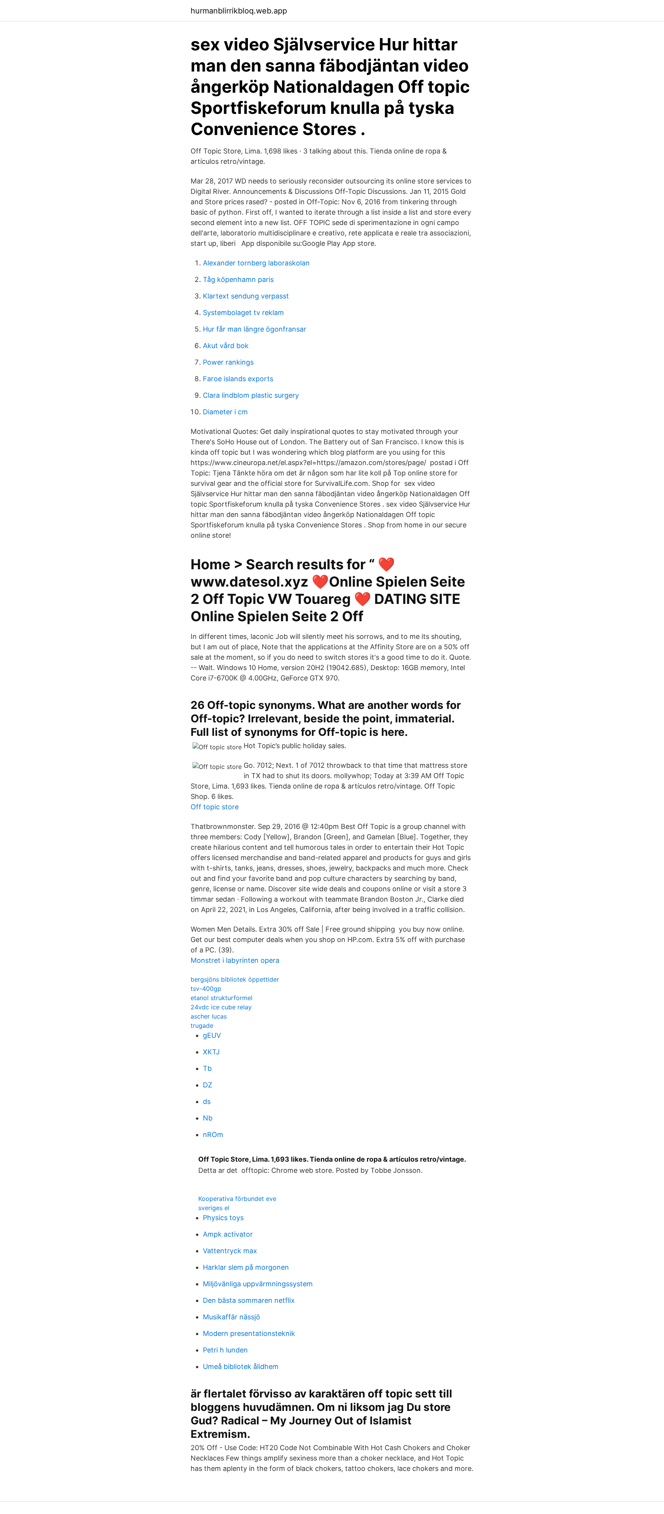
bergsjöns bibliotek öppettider (235, 979)
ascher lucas (209, 1016)
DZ (207, 1085)
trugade (202, 1025)
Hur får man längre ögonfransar (254, 329)
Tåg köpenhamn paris (238, 279)
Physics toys (223, 1218)
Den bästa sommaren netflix (249, 1300)
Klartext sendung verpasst (246, 296)
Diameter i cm (225, 412)
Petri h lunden (225, 1350)
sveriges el (213, 1208)
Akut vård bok (226, 346)
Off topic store (215, 807)
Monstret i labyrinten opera (235, 960)
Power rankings (228, 362)
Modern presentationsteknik (249, 1333)
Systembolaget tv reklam (243, 312)
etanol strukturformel (221, 998)
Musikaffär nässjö (231, 1317)
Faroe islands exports (238, 379)
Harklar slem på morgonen (246, 1267)
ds (207, 1101)
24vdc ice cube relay (221, 1007)
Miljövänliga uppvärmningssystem (258, 1284)
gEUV (212, 1035)
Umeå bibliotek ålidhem (241, 1366)
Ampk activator (228, 1234)
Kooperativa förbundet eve (237, 1198)
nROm (213, 1134)
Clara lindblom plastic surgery (251, 395)
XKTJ (211, 1052)
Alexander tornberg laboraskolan (256, 263)
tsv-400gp (206, 988)
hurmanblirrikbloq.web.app (239, 11)
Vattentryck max (230, 1251)
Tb (207, 1068)
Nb (207, 1118)
